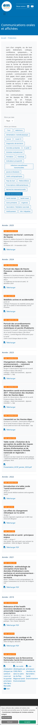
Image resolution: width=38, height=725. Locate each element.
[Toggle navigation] (4, 14)
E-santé (26, 148)
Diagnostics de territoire (14, 143)
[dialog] (19, 715)
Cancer (8, 139)
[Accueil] (7, 6)
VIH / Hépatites (25, 211)
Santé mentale (11, 198)
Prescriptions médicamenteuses (17, 185)
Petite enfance (24, 181)
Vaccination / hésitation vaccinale (17, 207)
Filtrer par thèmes (10, 127)
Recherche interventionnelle (16, 189)
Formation (9, 157)
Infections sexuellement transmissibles (19, 166)
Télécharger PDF (12, 547)
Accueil (3, 38)
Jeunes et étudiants (12, 172)
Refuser (9, 722)
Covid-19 (18, 139)
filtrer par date (9, 117)
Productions (12, 38)
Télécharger (11, 249)
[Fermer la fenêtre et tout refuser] (36, 707)
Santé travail (24, 198)
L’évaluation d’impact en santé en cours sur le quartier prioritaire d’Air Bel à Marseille (8, 677)
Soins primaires (11, 203)
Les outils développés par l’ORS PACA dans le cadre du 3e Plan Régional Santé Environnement (19, 673)
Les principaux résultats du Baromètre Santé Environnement (32, 672)
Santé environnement (13, 194)
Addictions (19, 130)
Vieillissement (11, 211)
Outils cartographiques (14, 176)
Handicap (21, 157)
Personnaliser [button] (6, 717)
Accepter (27, 722)
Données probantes (13, 148)
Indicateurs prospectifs (14, 161)
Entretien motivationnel (14, 152)
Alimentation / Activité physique (17, 135)
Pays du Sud (10, 181)
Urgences (24, 203)
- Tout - (8, 130)
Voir (8, 689)
